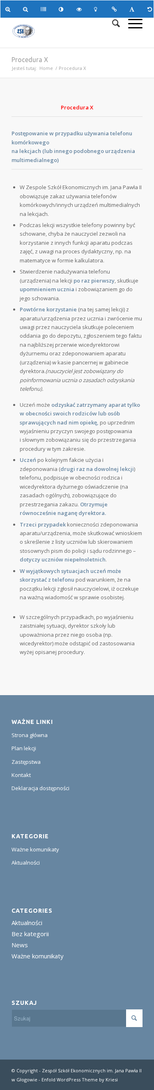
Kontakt (21, 775)
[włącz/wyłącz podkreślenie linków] (115, 9)
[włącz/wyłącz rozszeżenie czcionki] (133, 9)
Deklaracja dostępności (40, 788)
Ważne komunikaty (35, 849)
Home (46, 68)
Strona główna (29, 735)
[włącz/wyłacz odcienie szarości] (44, 9)
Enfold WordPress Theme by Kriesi (79, 1079)
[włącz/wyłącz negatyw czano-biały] (80, 9)
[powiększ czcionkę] (9, 9)
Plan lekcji (23, 748)
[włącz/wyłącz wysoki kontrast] (62, 9)
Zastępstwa (26, 761)
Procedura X (29, 59)
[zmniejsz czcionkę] (27, 9)
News (19, 945)
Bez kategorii (30, 934)
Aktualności (25, 862)
